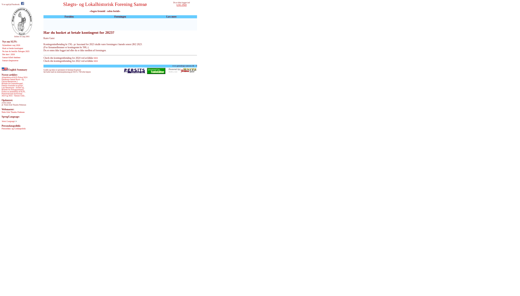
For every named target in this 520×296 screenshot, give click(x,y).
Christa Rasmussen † (10, 82)
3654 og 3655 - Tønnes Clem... (14, 96)
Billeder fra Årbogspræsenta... (13, 90)
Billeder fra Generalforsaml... (13, 84)
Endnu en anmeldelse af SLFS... (14, 92)
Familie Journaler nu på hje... (13, 86)
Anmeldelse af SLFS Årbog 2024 (14, 77)
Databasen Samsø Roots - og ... (13, 79)
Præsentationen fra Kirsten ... (13, 94)
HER (96, 58)
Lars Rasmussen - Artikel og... (13, 88)
